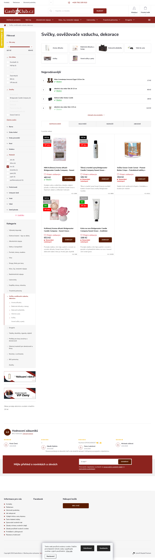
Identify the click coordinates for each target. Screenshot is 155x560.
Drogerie (12, 328)
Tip (11, 72)
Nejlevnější (82, 124)
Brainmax (14, 95)
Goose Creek (14, 115)
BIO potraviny (13, 359)
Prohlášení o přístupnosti (14, 532)
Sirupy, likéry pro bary (16, 263)
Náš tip (13, 66)
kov (12, 167)
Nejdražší (109, 124)
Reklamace (16, 2)
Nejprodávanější (55, 124)
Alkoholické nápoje (15, 241)
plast (12, 173)
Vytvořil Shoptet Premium (143, 553)
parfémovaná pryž (16, 180)
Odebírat (125, 462)
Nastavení (50, 556)
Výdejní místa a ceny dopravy (15, 516)
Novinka (13, 69)
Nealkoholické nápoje (16, 274)
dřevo (12, 163)
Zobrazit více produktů (95, 115)
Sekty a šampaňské (15, 247)
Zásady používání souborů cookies (17, 529)
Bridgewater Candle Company (20, 98)
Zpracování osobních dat (14, 522)
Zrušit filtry (21, 215)
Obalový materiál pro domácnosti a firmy (21, 347)
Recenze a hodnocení (13, 535)
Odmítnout (87, 548)
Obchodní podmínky (29, 2)
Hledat (100, 11)
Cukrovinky (13, 280)
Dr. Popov (14, 101)
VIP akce (13, 82)
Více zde (69, 551)
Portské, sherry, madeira (17, 252)
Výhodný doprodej (15, 230)
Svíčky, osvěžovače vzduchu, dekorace (18, 297)
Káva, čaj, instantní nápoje (18, 269)
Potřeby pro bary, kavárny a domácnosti (18, 340)
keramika (13, 170)
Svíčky (13, 318)
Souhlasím (104, 548)
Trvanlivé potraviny (15, 291)
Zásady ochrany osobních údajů (16, 526)
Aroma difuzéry (16, 303)
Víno (10, 258)
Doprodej (13, 76)
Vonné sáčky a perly (17, 321)
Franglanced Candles (17, 111)
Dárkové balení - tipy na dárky (19, 236)
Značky (11, 365)
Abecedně (137, 124)
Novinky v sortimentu (16, 354)
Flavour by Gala (15, 108)
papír (12, 177)
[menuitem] (13, 20)
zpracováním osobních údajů (113, 467)
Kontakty (6, 2)
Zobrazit (105, 179)
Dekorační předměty (17, 310)
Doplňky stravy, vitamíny (17, 285)
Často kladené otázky (13, 519)
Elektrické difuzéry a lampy (20, 306)
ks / (75, 506)
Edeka (13, 105)
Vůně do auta (15, 314)
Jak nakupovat (10, 513)
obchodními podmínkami (87, 469)
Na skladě (14, 62)
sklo (12, 160)
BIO (12, 79)
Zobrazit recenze (28, 434)
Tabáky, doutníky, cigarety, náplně (20, 333)
